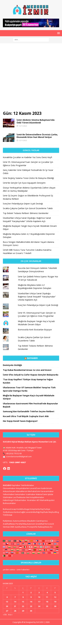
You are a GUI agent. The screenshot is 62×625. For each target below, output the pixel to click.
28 (15, 611)
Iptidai (50, 494)
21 (15, 606)
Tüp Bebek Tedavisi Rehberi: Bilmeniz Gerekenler (25, 213)
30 (31, 611)
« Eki (5, 614)
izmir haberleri (23, 569)
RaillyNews (7, 521)
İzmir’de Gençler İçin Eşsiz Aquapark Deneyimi (24, 182)
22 (23, 606)
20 (7, 606)
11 (47, 597)
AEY (38, 500)
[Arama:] (31, 39)
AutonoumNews (20, 521)
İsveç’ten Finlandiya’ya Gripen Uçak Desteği (23, 203)
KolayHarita (35, 509)
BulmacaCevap (9, 509)
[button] (58, 33)
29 (23, 611)
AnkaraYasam (9, 491)
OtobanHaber (20, 500)
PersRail (19, 524)
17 (39, 601)
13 (7, 601)
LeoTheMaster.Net (21, 497)
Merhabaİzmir (34, 491)
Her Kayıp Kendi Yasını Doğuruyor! (20, 421)
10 (39, 597)
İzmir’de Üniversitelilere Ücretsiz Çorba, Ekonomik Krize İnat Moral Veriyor (37, 135)
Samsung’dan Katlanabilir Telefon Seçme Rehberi (28, 411)
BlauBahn (31, 521)
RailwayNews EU (45, 527)
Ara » (10, 614)
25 (47, 606)
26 (55, 606)
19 (55, 601)
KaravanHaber (47, 491)
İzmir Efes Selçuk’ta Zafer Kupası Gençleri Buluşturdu (30, 374)
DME (12, 527)
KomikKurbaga (22, 509)
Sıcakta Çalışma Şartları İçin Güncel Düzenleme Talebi (28, 208)
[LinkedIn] (8, 468)
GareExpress (42, 521)
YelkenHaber (8, 494)
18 (47, 601)
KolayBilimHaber (37, 497)
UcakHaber (30, 494)
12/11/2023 (23, 126)
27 (7, 611)
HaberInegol (8, 500)
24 (39, 606)
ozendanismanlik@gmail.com (19, 456)
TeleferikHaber (27, 485)
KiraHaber (31, 500)
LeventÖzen (35, 488)
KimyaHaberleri (22, 488)
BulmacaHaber (9, 503)
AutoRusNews (21, 527)
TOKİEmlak (7, 515)
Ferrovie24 (49, 524)
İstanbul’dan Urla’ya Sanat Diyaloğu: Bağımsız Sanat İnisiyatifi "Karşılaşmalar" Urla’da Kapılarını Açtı (37, 296)
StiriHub (6, 527)
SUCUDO (7, 485)
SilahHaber (8, 497)
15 (23, 601)
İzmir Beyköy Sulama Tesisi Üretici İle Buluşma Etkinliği (28, 178)
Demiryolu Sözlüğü (12, 365)
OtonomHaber (9, 488)
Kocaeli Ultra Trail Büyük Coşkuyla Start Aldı (26, 416)
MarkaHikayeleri (47, 500)
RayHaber (32, 358)
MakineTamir (41, 494)
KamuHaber (20, 494)
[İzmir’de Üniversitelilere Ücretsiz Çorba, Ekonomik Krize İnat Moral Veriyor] (8, 137)
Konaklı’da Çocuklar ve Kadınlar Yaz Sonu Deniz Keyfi (27, 157)
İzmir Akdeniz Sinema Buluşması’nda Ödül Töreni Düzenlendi (36, 121)
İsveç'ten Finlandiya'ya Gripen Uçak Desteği (38, 305)
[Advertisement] (31, 78)
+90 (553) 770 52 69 (13, 453)
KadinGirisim (46, 488)
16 (31, 601)
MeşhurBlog (53, 512)
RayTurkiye (45, 509)
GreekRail (39, 524)
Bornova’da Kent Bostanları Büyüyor (35, 329)
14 (15, 601)
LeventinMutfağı (33, 512)
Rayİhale (44, 512)
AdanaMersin (21, 491)
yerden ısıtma (9, 569)
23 (31, 606)
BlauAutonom (29, 524)
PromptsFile (32, 527)
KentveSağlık (19, 512)
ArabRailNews (9, 524)
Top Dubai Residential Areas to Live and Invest (27, 370)
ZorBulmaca (8, 512)
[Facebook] (4, 468)
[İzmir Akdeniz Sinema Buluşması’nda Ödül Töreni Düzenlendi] (8, 123)
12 (55, 597)
